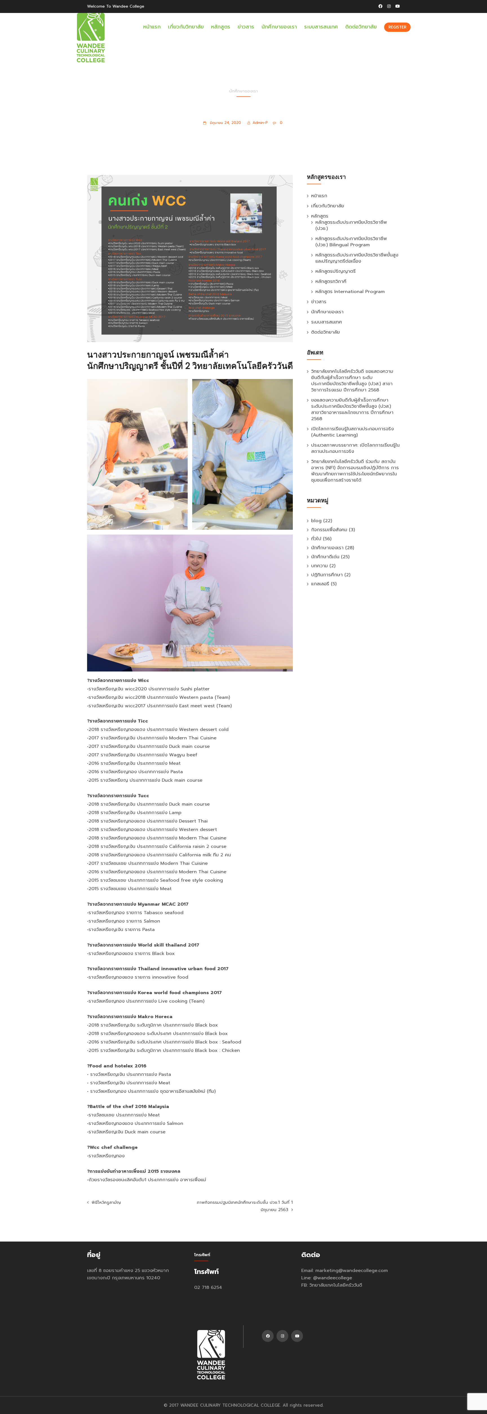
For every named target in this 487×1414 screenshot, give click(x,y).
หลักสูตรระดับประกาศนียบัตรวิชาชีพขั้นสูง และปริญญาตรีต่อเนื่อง (356, 258)
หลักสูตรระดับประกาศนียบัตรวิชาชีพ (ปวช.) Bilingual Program (351, 241)
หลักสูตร (220, 27)
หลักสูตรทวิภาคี (330, 281)
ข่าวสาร (246, 27)
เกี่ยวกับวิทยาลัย (186, 27)
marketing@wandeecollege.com (351, 1270)
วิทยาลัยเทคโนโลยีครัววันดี (335, 1285)
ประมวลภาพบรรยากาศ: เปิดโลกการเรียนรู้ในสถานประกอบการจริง (355, 448)
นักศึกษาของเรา (279, 27)
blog (316, 520)
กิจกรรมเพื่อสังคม (329, 529)
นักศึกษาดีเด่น (325, 556)
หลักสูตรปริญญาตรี (335, 271)
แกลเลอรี (320, 583)
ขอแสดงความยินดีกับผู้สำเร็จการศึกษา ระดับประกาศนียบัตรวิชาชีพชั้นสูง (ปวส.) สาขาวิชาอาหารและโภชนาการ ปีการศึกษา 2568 (352, 409)
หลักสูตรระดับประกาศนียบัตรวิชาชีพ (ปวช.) (351, 225)
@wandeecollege (332, 1277)
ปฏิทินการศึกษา (327, 574)
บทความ (319, 565)
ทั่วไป (316, 538)
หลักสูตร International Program (350, 291)
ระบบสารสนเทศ (321, 27)
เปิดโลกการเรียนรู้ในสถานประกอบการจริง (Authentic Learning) (352, 431)
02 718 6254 (208, 1287)
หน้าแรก (152, 27)
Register (397, 27)
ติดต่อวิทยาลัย (361, 27)
